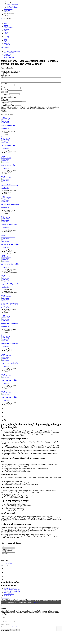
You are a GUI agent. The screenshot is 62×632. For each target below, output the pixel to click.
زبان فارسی (7, 37)
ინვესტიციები (7, 55)
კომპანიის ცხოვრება (12, 7)
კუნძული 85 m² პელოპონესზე (9, 380)
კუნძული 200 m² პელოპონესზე (9, 303)
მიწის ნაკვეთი (31, 108)
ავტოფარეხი (20, 107)
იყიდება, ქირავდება (6, 71)
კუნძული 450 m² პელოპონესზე (9, 343)
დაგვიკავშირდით (15, 536)
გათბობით (34, 107)
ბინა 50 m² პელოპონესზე (8, 165)
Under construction (12, 108)
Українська (6, 43)
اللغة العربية (7, 44)
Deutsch (6, 32)
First (5, 419)
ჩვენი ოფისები (11, 6)
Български (6, 29)
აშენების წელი (5, 99)
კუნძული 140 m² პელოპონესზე (9, 363)
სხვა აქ (36, 602)
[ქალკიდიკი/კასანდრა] (8, 549)
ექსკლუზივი (50, 108)
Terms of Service (29, 627)
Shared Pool (52, 107)
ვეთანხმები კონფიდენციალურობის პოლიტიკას (13, 626)
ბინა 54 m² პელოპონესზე (8, 125)
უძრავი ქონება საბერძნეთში (12, 51)
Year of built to (4, 100)
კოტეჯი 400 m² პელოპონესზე (9, 224)
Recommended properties (10, 588)
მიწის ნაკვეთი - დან (6, 102)
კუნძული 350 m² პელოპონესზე (9, 323)
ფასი (2, 86)
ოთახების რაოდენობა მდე (8, 97)
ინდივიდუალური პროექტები (12, 589)
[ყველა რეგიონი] (8, 548)
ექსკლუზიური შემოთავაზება (12, 591)
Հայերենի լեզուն (9, 27)
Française (6, 35)
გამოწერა (4, 553)
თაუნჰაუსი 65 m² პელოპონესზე (9, 185)
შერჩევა (3, 110)
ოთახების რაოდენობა (7, 95)
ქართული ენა (7, 36)
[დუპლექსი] (11, 75)
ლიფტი (4, 107)
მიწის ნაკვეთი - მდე (6, 103)
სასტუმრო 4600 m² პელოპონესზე (10, 264)
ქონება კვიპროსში (9, 52)
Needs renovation (41, 108)
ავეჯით (28, 107)
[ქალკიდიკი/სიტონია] (8, 550)
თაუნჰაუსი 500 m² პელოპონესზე (10, 204)
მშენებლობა (7, 54)
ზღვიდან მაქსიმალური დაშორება (10, 105)
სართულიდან (4, 92)
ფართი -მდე (4, 91)
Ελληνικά (6, 25)
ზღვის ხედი (11, 107)
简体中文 (6, 30)
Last (5, 420)
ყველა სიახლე (8, 563)
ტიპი (2, 75)
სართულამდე (4, 94)
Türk (5, 42)
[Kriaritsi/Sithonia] (8, 551)
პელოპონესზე (5, 128)
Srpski (5, 40)
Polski (5, 39)
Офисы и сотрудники (12, 4)
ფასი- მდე (3, 88)
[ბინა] (11, 74)
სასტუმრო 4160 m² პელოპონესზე (10, 244)
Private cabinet (7, 595)
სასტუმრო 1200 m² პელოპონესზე (10, 284)
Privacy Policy (7, 592)
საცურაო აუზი (43, 107)
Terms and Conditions (9, 594)
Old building (22, 108)
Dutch (5, 33)
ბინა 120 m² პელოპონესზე (8, 145)
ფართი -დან (4, 89)
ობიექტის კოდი (5, 83)
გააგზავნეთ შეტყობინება (10, 630)
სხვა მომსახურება (9, 57)
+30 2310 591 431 (8, 9)
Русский (6, 26)
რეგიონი (3, 76)
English (5, 23)
